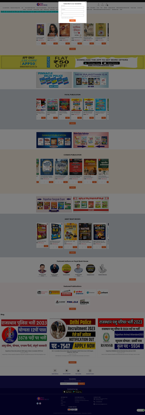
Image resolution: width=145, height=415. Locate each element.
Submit (72, 20)
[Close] (85, 3)
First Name (63, 5)
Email (62, 13)
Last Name (63, 9)
